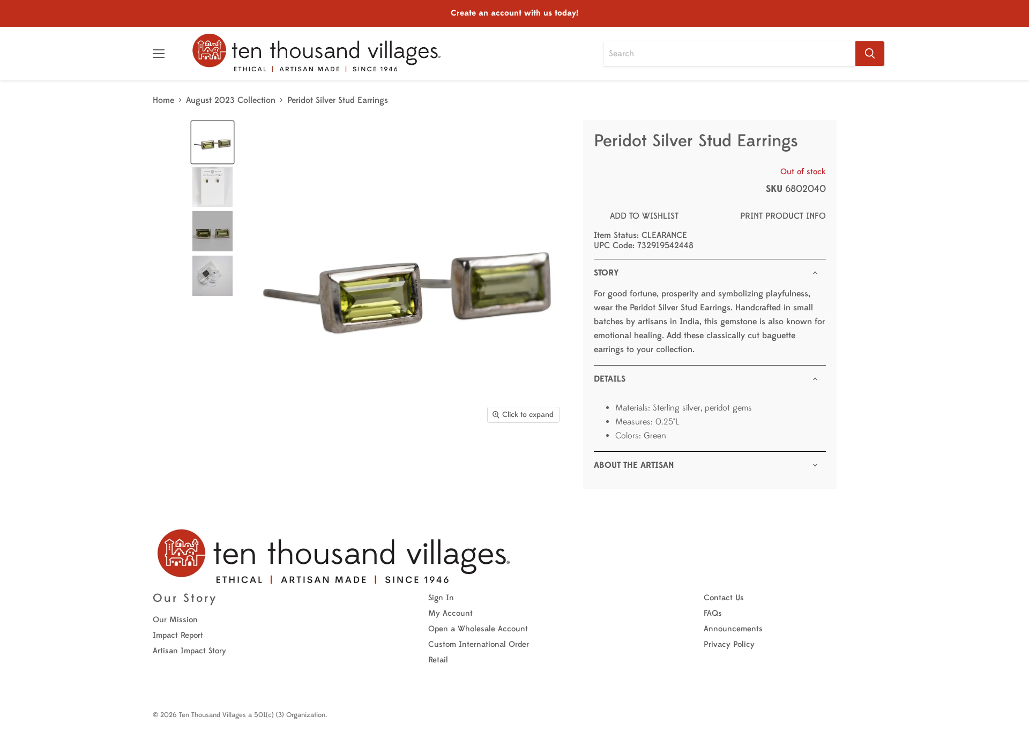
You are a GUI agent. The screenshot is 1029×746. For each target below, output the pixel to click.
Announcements (733, 629)
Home (163, 100)
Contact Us (724, 598)
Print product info (783, 216)
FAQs (713, 613)
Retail (438, 660)
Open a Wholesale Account (478, 629)
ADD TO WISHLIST (644, 216)
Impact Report (178, 635)
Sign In (441, 598)
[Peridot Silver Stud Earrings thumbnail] (212, 142)
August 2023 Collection (230, 100)
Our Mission (175, 620)
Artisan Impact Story (189, 651)
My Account (450, 613)
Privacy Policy (729, 644)
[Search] (869, 53)
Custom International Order (478, 644)
